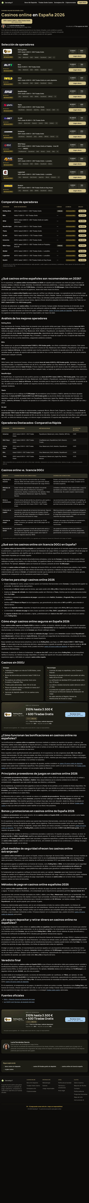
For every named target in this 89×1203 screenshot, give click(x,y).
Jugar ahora (82, 2)
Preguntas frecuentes (80, 1094)
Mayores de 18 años (80, 1086)
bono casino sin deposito (12, 1066)
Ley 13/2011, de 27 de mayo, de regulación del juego (19, 1002)
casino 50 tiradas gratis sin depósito (44, 1066)
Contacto (77, 1088)
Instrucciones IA (79, 1100)
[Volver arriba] (85, 1199)
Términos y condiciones (62, 1087)
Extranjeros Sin (59, 2)
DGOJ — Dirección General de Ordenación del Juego (19, 999)
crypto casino (9, 1069)
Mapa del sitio (78, 1097)
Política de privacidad (64, 1083)
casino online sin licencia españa (72, 1066)
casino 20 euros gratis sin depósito (60, 310)
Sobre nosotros (79, 1083)
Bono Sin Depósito (31, 2)
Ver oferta (82, 211)
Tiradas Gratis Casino (45, 2)
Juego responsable (48, 1088)
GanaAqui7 (35, 1109)
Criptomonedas (71, 2)
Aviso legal (61, 1090)
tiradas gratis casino (53, 990)
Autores (45, 1086)
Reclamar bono (75, 714)
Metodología (46, 1083)
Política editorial (79, 1091)
